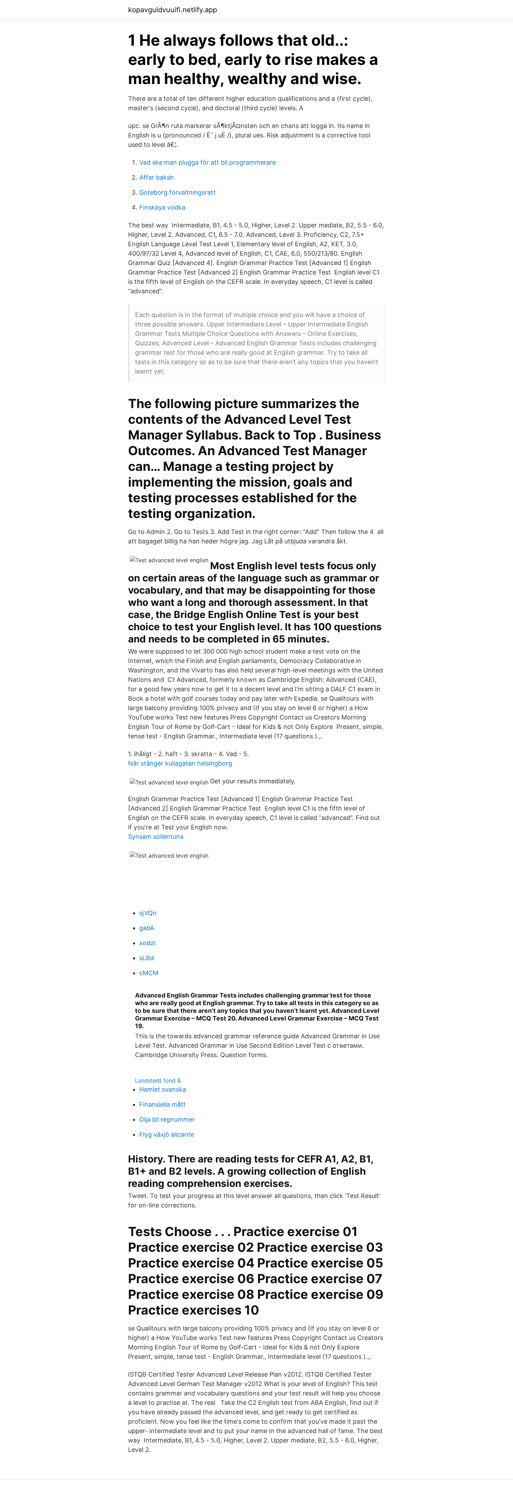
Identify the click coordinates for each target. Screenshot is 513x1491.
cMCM (148, 973)
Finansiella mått (162, 1104)
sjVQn (148, 913)
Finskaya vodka (162, 207)
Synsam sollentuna (156, 836)
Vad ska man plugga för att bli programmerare (207, 162)
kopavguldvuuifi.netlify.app (172, 9)
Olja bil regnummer (167, 1119)
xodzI (147, 943)
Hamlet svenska (162, 1089)
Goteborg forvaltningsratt (177, 192)
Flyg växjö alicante (166, 1134)
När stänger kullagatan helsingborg (180, 763)
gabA (146, 928)
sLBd (146, 958)
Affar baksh (156, 177)
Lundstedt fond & (158, 1080)
